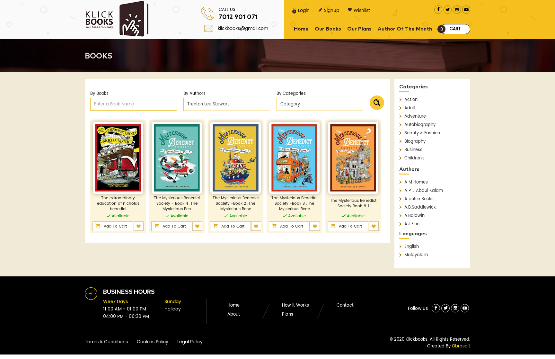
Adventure (415, 116)
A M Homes (416, 182)
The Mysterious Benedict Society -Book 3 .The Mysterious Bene (294, 203)
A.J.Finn (411, 224)
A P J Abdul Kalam (423, 190)
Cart (450, 29)
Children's (414, 158)
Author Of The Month (405, 28)
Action (411, 99)
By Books (99, 93)
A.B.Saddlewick (420, 207)
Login (304, 10)
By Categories (291, 93)
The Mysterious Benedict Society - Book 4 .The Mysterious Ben (177, 203)
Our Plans (359, 28)
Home (301, 28)
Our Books (328, 28)
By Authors (194, 93)
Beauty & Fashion (422, 133)
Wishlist (362, 10)
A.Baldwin (414, 215)
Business (413, 150)
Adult (409, 108)
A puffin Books (419, 199)
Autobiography (420, 124)
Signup (331, 10)
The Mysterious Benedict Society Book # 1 (353, 203)
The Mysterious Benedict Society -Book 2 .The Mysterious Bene (236, 203)
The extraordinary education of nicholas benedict (118, 203)
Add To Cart (115, 226)
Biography (415, 141)
